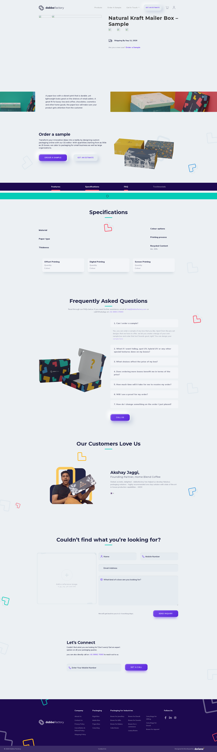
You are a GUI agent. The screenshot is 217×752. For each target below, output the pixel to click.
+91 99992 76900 (96, 654)
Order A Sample (114, 7)
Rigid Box (95, 716)
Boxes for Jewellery (117, 716)
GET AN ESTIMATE (152, 7)
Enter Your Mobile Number (84, 667)
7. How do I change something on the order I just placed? (142, 404)
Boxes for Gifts (115, 720)
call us (120, 417)
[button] (111, 493)
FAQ (126, 186)
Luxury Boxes (133, 730)
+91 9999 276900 (116, 312)
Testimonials (159, 186)
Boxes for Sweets (134, 720)
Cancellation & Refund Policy (80, 729)
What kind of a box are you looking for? (122, 579)
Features (55, 186)
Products (98, 7)
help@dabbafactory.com (137, 309)
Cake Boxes (114, 728)
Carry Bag (96, 728)
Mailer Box (96, 720)
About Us (78, 716)
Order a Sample (133, 47)
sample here (118, 339)
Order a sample (52, 157)
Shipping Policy (80, 734)
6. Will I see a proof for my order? (131, 394)
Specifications (92, 186)
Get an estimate (85, 157)
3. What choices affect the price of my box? (136, 361)
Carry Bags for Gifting (151, 717)
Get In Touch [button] (132, 7)
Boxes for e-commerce (132, 725)
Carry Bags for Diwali (151, 724)
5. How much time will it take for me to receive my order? (142, 384)
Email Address (110, 568)
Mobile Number (152, 556)
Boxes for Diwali (134, 716)
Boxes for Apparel (152, 729)
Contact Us (79, 720)
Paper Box (96, 724)
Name (106, 556)
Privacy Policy (79, 724)
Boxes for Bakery (116, 724)
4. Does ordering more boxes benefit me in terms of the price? (142, 373)
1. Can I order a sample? (126, 323)
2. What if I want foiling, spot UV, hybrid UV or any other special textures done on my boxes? (142, 350)
